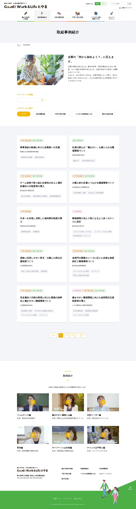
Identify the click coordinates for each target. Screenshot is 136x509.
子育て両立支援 (60, 114)
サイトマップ (67, 498)
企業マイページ (127, 8)
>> (84, 335)
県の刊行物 (65, 479)
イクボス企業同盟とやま (83, 114)
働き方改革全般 (107, 114)
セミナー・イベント (105, 473)
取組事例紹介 (85, 468)
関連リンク (57, 498)
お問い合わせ (78, 498)
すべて (23, 114)
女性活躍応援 (40, 114)
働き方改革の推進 (67, 468)
